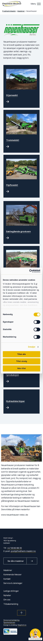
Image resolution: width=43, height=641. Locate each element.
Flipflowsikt (12, 185)
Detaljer (31, 347)
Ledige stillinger (11, 591)
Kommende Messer (12, 574)
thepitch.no (22, 625)
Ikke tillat (21, 368)
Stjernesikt (12, 95)
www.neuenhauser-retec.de (14, 514)
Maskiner (7, 570)
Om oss (6, 599)
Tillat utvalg (21, 361)
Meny (33, 3)
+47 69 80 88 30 (14, 548)
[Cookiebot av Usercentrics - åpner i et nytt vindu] (30, 271)
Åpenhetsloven (9, 622)
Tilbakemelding (10, 604)
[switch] (37, 322)
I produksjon (12, 375)
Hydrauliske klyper (15, 401)
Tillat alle (21, 354)
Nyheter (7, 595)
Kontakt (6, 578)
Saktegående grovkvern (18, 231)
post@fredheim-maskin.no (23, 551)
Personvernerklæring (11, 620)
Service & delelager (12, 583)
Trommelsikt (12, 140)
